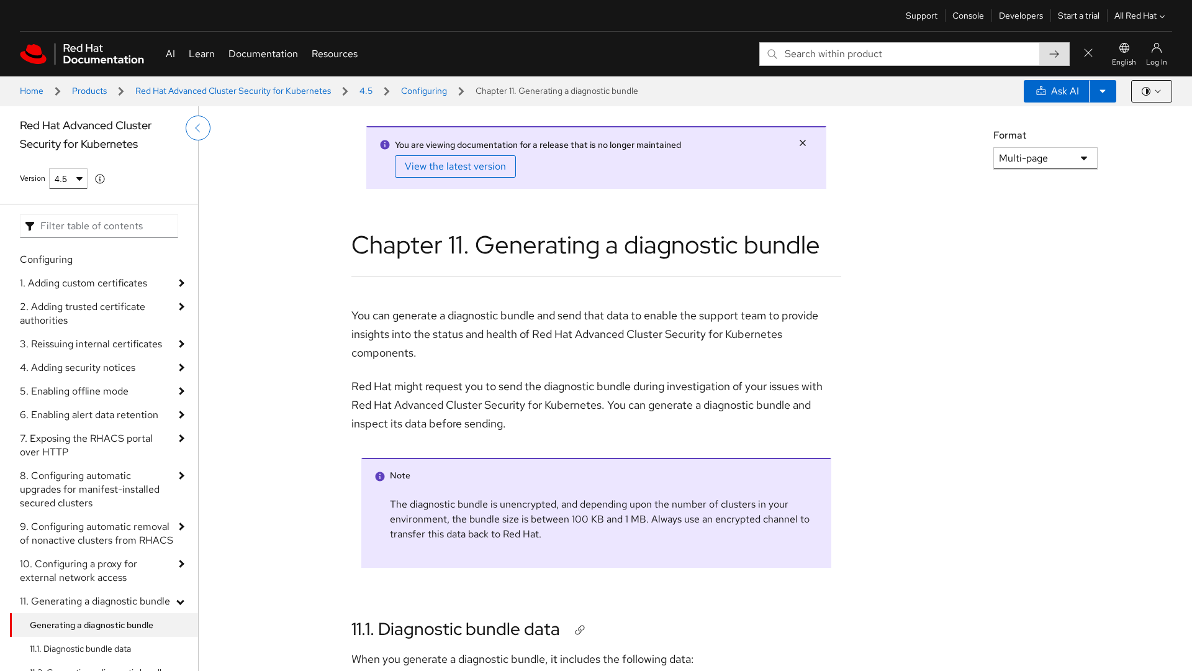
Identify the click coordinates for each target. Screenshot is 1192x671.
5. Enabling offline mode (74, 391)
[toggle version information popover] (100, 179)
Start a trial (1078, 15)
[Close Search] (1088, 53)
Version (32, 178)
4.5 (365, 90)
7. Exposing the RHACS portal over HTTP (86, 445)
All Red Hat (1135, 15)
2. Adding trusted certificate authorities (82, 313)
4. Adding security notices (77, 367)
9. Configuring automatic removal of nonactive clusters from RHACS (96, 533)
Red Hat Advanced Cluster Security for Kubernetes (233, 90)
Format (1009, 135)
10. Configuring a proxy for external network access (78, 570)
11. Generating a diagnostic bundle (95, 601)
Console (968, 15)
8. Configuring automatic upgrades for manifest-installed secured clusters (90, 489)
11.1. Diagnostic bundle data (80, 648)
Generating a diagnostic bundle (91, 625)
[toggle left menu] (198, 128)
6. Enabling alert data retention (89, 414)
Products (89, 90)
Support (921, 15)
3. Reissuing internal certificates (91, 343)
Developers (1021, 15)
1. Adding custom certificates (83, 283)
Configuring (424, 90)
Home (31, 90)
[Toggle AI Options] (1102, 91)
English (1124, 62)
